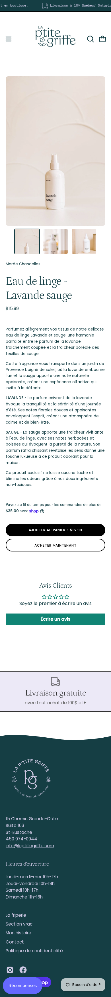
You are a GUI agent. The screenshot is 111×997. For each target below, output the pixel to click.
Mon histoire (18, 933)
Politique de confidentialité (34, 951)
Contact (15, 942)
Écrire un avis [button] (56, 619)
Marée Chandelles (23, 264)
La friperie (16, 915)
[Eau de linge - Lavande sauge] (27, 241)
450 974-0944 (21, 839)
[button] (90, 39)
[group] (55, 5)
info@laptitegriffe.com (30, 846)
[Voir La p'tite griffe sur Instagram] (10, 970)
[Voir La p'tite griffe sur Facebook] (23, 970)
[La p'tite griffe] (55, 39)
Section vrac (19, 924)
